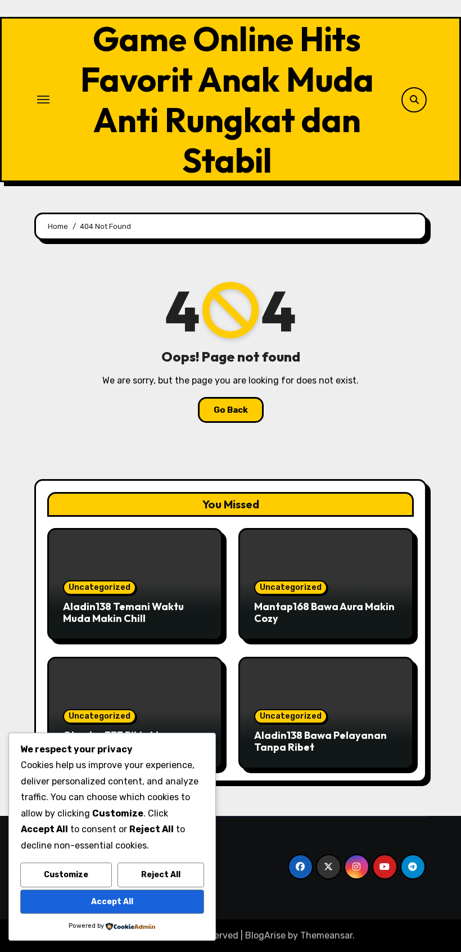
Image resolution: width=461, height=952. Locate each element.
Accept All (112, 901)
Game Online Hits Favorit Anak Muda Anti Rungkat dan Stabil (227, 99)
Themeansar (326, 935)
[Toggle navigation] (43, 99)
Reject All (160, 874)
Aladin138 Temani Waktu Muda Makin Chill (123, 612)
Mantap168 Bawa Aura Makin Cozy (324, 612)
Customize (66, 874)
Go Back (231, 410)
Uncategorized (99, 587)
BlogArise (265, 935)
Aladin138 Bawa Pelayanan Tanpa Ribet (320, 741)
